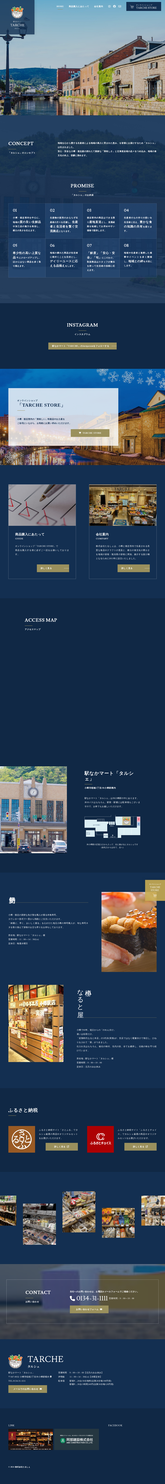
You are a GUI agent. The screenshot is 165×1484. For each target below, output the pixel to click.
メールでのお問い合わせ (25, 1389)
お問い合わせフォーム (87, 1309)
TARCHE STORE (92, 433)
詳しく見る (46, 568)
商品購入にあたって (79, 6)
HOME (60, 6)
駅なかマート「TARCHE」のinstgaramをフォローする (80, 346)
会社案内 (98, 6)
